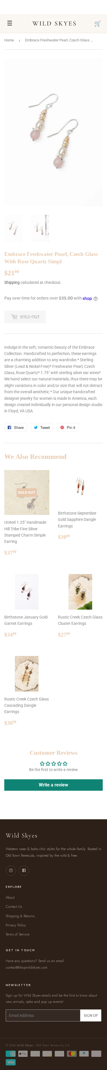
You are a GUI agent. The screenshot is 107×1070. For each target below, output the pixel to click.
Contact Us (14, 906)
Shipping (12, 282)
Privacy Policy (16, 925)
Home (9, 40)
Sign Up (91, 1015)
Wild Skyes (25, 1045)
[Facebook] (24, 871)
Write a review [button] (53, 785)
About (10, 897)
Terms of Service (17, 934)
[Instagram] (11, 871)
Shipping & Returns (20, 916)
